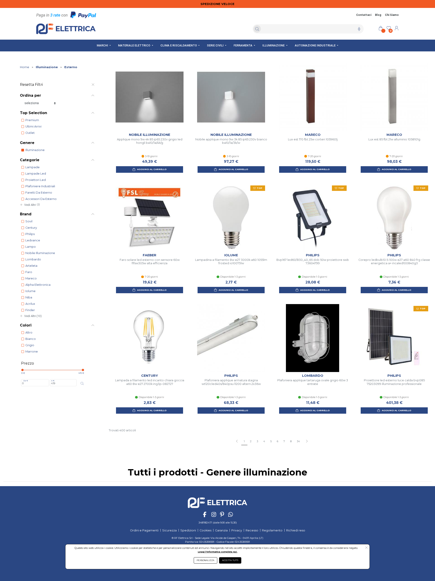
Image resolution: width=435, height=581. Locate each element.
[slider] (22, 370)
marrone (31, 351)
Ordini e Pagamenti (144, 530)
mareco (31, 278)
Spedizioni (188, 530)
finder (30, 310)
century (31, 227)
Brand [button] (25, 214)
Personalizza (205, 560)
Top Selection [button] (33, 113)
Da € (25, 380)
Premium (32, 120)
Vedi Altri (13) (33, 316)
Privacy (236, 530)
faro (28, 272)
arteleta (31, 265)
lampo (30, 246)
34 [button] (298, 441)
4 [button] (264, 441)
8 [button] (291, 441)
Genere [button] (27, 143)
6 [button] (277, 441)
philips (30, 234)
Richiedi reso (295, 530)
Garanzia (221, 530)
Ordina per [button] (30, 95)
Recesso (252, 530)
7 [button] (284, 441)
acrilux (30, 303)
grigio (29, 345)
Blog (378, 15)
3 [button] (257, 441)
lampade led (35, 173)
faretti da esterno (38, 192)
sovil (28, 221)
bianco (30, 339)
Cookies (205, 530)
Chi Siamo (392, 15)
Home (24, 67)
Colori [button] (25, 325)
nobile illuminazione (40, 253)
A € (52, 380)
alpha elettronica (38, 284)
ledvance (32, 240)
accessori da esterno (41, 199)
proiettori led (35, 180)
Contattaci (363, 15)
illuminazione (35, 150)
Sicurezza (169, 530)
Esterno (70, 67)
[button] (306, 441)
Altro (28, 332)
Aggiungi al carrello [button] (152, 169)
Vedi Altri (32, 204)
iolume (30, 291)
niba (28, 297)
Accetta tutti (230, 560)
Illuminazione (47, 67)
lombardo (33, 259)
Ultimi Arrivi (33, 126)
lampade (32, 167)
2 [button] (250, 441)
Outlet (30, 132)
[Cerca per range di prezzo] (82, 383)
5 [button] (271, 441)
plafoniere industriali (40, 186)
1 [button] (244, 441)
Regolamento (272, 530)
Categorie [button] (29, 160)
